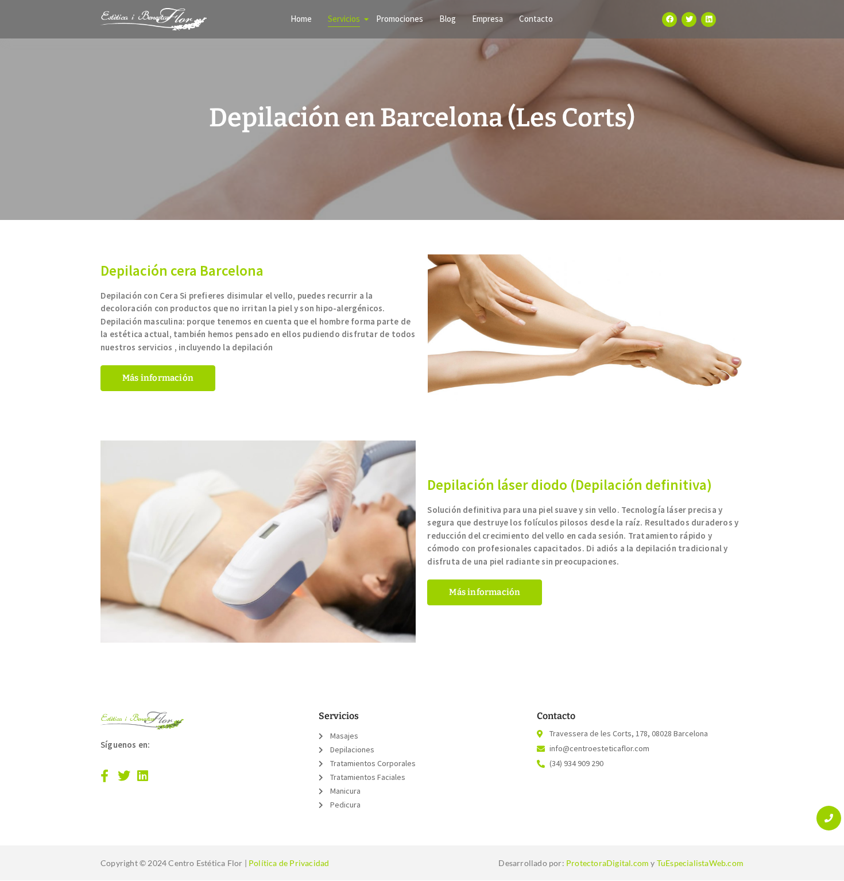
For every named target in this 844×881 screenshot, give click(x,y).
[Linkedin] (708, 19)
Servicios (344, 18)
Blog (447, 18)
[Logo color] (142, 720)
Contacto (536, 18)
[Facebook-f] (104, 775)
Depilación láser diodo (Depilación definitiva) (569, 485)
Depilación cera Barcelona (182, 270)
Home (301, 18)
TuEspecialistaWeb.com (700, 863)
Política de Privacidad (289, 863)
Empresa (487, 18)
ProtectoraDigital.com (607, 863)
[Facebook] (669, 19)
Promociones (399, 18)
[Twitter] (689, 19)
